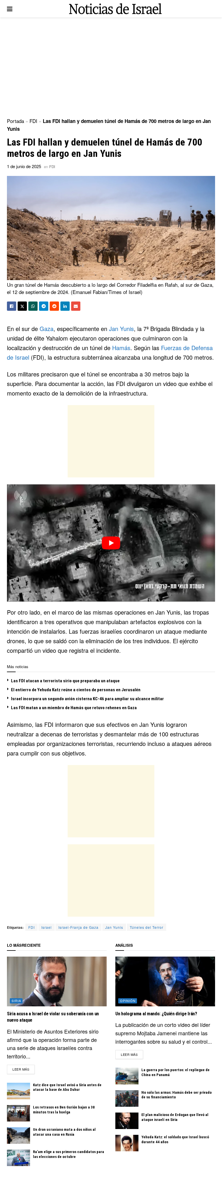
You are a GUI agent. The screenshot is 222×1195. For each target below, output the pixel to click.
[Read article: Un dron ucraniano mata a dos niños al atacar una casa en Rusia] (18, 1135)
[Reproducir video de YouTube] (111, 543)
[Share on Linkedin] (65, 306)
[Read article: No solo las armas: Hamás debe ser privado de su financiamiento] (126, 1098)
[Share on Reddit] (54, 306)
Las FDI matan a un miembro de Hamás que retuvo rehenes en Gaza (74, 707)
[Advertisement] (111, 66)
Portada (15, 120)
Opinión (128, 1000)
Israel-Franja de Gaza (78, 927)
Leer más (23, 1069)
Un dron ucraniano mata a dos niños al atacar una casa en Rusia (64, 1132)
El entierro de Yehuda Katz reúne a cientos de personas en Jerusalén (75, 689)
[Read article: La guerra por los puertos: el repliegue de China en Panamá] (126, 1076)
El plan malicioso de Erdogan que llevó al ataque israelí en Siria (174, 1117)
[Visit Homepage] (115, 8)
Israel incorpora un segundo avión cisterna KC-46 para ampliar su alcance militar (87, 698)
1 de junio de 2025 (24, 166)
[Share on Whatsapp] (33, 306)
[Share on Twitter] (22, 306)
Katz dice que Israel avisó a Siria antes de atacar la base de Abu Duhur (67, 1087)
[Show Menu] (9, 8)
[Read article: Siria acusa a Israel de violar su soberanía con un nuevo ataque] (57, 982)
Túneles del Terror (146, 927)
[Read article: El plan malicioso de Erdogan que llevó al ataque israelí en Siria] (126, 1121)
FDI (33, 120)
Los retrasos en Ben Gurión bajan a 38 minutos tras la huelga (64, 1109)
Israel (46, 927)
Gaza (46, 328)
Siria (16, 1000)
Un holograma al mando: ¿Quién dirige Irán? (156, 1013)
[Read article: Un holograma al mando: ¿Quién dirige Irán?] (165, 982)
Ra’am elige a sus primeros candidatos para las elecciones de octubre (68, 1154)
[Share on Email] (75, 306)
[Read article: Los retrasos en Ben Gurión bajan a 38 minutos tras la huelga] (18, 1113)
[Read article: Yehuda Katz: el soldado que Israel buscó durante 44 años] (126, 1143)
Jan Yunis (121, 328)
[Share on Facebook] (11, 306)
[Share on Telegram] (43, 306)
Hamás (121, 347)
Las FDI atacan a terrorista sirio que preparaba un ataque (65, 680)
